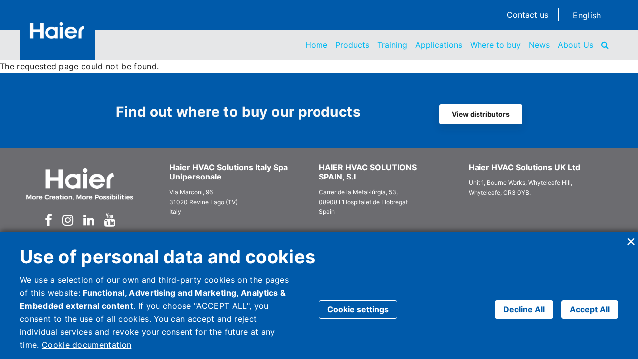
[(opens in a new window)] (48, 220)
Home (316, 45)
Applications (438, 45)
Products (352, 45)
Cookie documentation (86, 345)
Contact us (527, 15)
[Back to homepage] (57, 30)
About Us (575, 45)
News (539, 45)
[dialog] (319, 295)
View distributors (480, 114)
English (587, 15)
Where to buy (495, 45)
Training (392, 45)
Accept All (590, 309)
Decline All (524, 309)
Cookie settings (358, 309)
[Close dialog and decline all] (630, 238)
